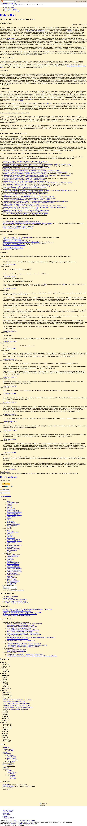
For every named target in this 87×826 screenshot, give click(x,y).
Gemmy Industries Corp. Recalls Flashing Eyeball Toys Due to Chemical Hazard (25, 173)
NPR (29, 99)
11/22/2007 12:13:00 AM (10, 386)
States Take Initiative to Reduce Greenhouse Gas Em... (18, 707)
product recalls (11, 38)
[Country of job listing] (19, 590)
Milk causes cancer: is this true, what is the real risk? (21, 640)
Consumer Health (8, 248)
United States (7, 553)
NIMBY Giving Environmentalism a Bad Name (20, 631)
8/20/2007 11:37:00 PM (9, 276)
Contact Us (6, 816)
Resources (6, 767)
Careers (33, 5)
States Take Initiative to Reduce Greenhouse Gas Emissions (23, 629)
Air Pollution (10, 755)
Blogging (12, 776)
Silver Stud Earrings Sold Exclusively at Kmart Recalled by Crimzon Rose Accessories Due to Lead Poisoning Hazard (35, 172)
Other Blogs (10, 770)
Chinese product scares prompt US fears (14, 240)
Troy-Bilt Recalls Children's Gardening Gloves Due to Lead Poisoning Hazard (24, 179)
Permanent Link (4, 249)
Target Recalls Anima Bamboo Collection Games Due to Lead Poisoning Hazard (25, 187)
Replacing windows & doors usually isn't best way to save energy (24, 623)
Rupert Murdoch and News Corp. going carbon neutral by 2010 (24, 634)
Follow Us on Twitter (9, 817)
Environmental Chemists (13, 510)
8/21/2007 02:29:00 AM (9, 341)
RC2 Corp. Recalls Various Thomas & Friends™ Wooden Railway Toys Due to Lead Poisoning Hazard (31, 170)
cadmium (69, 30)
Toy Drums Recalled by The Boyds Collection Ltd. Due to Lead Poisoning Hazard (25, 176)
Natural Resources (12, 577)
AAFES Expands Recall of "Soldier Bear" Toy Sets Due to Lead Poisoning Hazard (25, 166)
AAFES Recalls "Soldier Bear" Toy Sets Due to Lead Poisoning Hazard (22, 178)
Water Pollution (11, 761)
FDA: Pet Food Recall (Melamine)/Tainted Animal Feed (18, 226)
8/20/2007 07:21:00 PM (9, 264)
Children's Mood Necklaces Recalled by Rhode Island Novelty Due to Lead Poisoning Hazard (28, 196)
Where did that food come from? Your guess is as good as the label (21, 242)
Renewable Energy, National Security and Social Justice (22, 626)
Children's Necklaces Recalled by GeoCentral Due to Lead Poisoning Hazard (24, 169)
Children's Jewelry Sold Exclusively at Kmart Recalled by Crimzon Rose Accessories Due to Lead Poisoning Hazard (34, 207)
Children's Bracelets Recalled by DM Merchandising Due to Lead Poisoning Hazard (26, 210)
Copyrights (13, 778)
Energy (5, 752)
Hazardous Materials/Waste (14, 545)
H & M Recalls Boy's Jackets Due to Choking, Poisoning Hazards (21, 204)
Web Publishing (11, 775)
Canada (5, 499)
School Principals (11, 584)
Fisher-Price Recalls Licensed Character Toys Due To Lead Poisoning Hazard (24, 163)
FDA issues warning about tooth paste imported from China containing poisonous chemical (27, 223)
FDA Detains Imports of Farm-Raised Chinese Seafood (18, 227)
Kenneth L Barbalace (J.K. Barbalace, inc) (24, 820)
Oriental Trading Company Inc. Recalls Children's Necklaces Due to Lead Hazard (25, 189)
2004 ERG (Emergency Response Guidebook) (15, 602)
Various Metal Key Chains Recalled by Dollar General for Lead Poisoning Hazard (25, 192)
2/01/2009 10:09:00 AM (9, 421)
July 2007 (49, 103)
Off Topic (6, 769)
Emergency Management (13, 562)
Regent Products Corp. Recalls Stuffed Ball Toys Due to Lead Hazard (22, 195)
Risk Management (12, 525)
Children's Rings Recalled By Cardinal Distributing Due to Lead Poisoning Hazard (25, 181)
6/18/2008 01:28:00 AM (9, 402)
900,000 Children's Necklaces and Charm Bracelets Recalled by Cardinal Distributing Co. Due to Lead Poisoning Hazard (36, 190)
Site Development (11, 772)
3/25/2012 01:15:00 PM (9, 452)
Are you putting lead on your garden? (17, 649)
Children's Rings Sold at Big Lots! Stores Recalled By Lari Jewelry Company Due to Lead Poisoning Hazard (32, 205)
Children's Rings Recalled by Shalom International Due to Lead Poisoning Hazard (25, 212)
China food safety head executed (12, 239)
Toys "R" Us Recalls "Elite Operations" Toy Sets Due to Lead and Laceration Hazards (26, 199)
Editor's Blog (7, 14)
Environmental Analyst (13, 565)
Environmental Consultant (14, 513)
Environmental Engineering (14, 515)
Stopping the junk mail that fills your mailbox (15, 709)
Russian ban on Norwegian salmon (35, 30)
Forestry (9, 518)
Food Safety (10, 750)
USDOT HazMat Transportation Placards (14, 601)
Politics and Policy (19, 248)
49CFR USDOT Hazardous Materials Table (15, 599)
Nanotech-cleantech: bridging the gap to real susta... (17, 705)
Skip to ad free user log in (10, 9)
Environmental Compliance (14, 512)
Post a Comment (5, 472)
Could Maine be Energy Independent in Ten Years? (20, 625)
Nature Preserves (11, 579)
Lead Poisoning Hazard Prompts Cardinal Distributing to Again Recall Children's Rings (26, 186)
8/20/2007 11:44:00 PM (9, 288)
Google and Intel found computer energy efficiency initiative (23, 633)
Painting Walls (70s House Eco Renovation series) (16, 615)
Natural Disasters (11, 758)
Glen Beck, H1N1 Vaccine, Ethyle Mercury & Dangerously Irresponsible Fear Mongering (31, 637)
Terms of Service (7, 811)
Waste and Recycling (12, 760)
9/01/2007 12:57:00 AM (9, 359)
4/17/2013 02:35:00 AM (9, 469)
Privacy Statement (8, 810)
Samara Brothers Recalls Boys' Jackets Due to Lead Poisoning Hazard (22, 208)
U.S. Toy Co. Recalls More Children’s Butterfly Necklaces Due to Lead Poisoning (25, 213)
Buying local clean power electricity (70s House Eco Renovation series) (22, 612)
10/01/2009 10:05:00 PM (10, 430)
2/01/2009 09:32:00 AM (9, 414)
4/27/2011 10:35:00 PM (9, 439)
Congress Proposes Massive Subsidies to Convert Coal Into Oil (24, 643)
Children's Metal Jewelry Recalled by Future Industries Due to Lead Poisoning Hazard (26, 167)
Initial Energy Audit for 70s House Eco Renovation (17, 611)
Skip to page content (8, 7)
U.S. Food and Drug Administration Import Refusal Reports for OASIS (22, 221)
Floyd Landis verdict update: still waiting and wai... (17, 703)
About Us (6, 813)
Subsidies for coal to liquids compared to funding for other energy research (27, 645)
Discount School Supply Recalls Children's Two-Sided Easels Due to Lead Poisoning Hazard (28, 202)
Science (9, 527)
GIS (8, 519)
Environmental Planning (13, 574)
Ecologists (9, 505)
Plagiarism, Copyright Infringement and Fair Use (24, 823)
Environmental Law (12, 516)
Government (10, 521)
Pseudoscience (11, 766)
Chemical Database (8, 598)
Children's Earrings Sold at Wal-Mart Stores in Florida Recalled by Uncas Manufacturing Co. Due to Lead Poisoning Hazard (36, 164)
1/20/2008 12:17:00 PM (9, 393)
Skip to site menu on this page (11, 10)
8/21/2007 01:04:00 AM (9, 331)
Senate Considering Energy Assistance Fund (19, 628)
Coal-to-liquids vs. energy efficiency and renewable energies (23, 646)
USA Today (19, 100)
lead (45, 284)
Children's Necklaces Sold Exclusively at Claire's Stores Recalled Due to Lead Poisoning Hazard (29, 198)
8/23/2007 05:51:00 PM (9, 349)
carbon (63, 284)
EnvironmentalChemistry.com (8, 3)
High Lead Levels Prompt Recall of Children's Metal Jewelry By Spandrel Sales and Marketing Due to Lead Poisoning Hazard (37, 182)
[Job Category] (10, 588)
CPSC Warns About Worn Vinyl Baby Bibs (15, 184)
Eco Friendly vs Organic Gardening (16, 651)
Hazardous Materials (21, 5)
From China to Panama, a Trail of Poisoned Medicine (17, 237)
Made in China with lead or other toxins (17, 639)
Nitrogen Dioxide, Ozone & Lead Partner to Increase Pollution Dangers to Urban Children (27, 609)
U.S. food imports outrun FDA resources (14, 245)
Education (9, 507)
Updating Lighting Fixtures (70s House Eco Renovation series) (20, 614)
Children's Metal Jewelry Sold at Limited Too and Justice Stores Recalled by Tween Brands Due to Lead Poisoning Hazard (36, 175)
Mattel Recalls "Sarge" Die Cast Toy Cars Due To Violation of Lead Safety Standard (26, 161)
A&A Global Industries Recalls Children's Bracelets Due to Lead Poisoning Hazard (25, 193)
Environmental (4, 5)
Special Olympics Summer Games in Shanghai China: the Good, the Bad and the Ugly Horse (32, 655)
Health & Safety (11, 522)
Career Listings (5, 496)
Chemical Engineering (13, 502)
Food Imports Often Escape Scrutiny (13, 243)
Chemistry (11, 5)
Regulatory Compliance (13, 524)
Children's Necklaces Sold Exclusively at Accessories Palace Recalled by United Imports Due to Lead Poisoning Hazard (35, 201)
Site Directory (7, 814)
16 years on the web (8, 477)
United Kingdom (7, 528)
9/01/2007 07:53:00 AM (9, 377)
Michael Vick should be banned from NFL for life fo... (18, 699)
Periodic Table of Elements (10, 596)
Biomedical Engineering (13, 554)
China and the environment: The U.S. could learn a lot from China (24, 654)
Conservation (10, 559)
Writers (12, 773)
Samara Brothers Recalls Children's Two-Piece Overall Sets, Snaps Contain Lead (25, 215)
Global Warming (11, 756)
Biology (9, 501)
